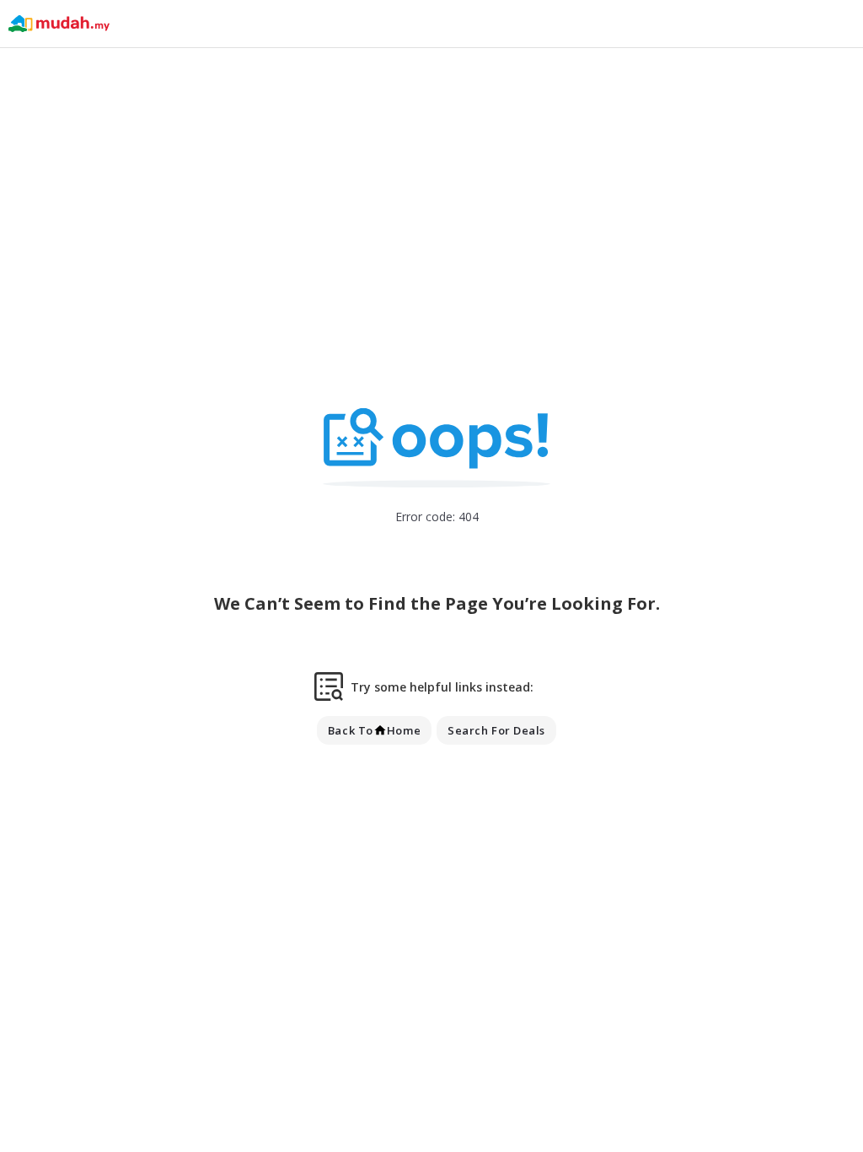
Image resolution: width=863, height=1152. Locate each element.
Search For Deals (496, 730)
